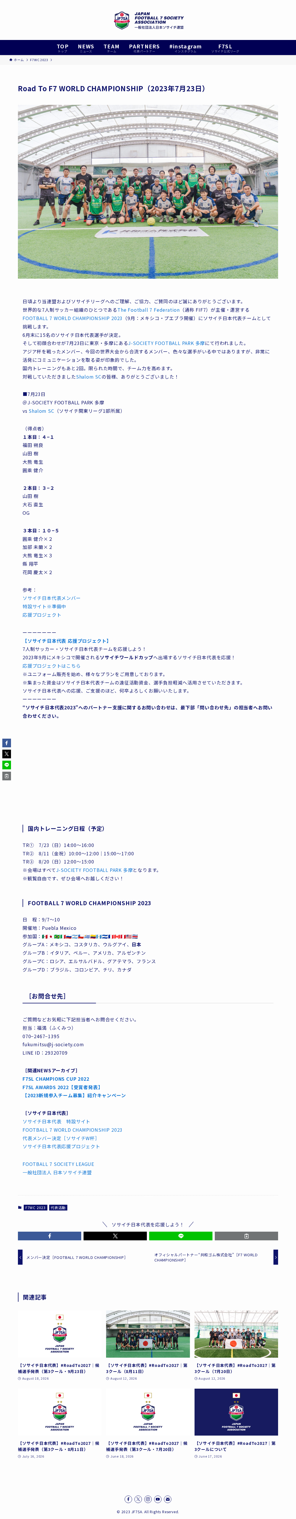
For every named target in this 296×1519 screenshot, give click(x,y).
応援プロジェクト (42, 614)
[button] (49, 1236)
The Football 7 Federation (148, 309)
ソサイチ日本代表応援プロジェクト (61, 1146)
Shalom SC (88, 376)
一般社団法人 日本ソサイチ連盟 (57, 1172)
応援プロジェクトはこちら (52, 665)
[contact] (167, 1499)
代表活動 (58, 1207)
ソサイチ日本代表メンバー (52, 597)
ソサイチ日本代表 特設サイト (56, 1121)
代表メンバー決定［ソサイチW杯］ (61, 1138)
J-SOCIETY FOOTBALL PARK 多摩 (166, 342)
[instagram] (148, 1499)
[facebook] (128, 1499)
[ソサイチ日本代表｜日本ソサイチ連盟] (148, 20)
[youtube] (158, 1499)
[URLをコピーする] (246, 1236)
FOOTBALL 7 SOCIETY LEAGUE (58, 1163)
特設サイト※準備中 (44, 606)
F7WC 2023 (35, 1207)
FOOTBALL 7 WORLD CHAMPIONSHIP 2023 (73, 318)
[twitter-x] (138, 1499)
